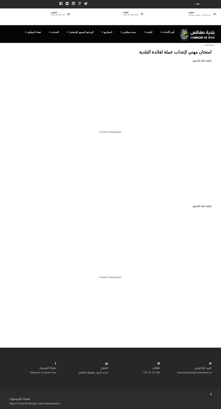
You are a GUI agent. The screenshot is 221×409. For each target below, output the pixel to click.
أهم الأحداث (168, 32)
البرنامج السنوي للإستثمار (81, 32)
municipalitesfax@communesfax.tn (194, 372)
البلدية (149, 32)
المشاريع (108, 32)
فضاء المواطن (34, 32)
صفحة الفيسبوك (47, 368)
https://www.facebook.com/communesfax (34, 403)
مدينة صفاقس (129, 32)
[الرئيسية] (198, 33)
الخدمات (55, 32)
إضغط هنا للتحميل (202, 60)
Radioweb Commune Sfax (43, 372)
